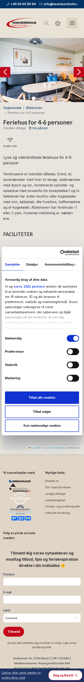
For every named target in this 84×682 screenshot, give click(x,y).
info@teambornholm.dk (62, 4)
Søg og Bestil (63, 675)
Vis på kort (39, 128)
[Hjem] (22, 23)
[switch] (73, 351)
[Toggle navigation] (72, 23)
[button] (5, 72)
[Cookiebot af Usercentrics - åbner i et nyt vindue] (60, 253)
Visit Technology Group (47, 668)
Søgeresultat (12, 108)
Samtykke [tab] (12, 264)
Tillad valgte (42, 411)
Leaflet (35, 447)
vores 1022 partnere (29, 286)
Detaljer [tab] (32, 264)
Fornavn (9, 574)
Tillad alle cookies (42, 397)
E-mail (7, 592)
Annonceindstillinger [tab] (60, 264)
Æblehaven (34, 108)
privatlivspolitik (41, 647)
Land (6, 610)
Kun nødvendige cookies (42, 425)
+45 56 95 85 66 (23, 4)
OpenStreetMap (55, 447)
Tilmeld (14, 632)
